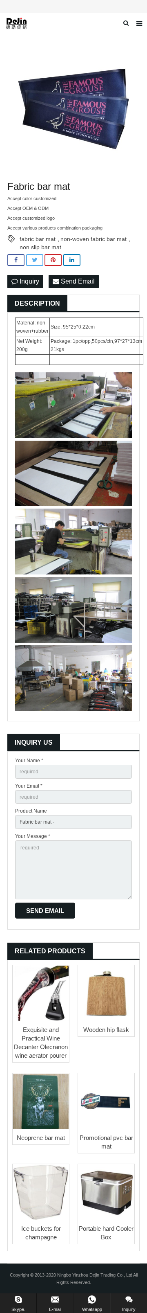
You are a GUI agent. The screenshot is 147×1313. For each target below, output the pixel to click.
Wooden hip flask (106, 1029)
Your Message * (32, 836)
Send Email (77, 281)
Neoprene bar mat (41, 1137)
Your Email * (28, 786)
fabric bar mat (38, 239)
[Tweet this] (34, 260)
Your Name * (29, 760)
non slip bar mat (40, 247)
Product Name (31, 811)
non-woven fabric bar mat (93, 239)
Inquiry (28, 281)
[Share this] (15, 260)
